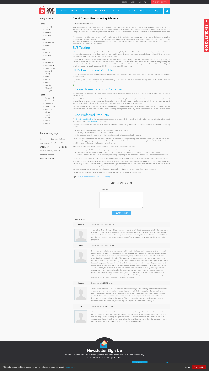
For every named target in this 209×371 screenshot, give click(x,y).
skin (55, 151)
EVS (74, 52)
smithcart (43, 155)
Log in (133, 2)
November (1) (49, 65)
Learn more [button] (70, 367)
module (54, 147)
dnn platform (60, 139)
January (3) (48, 91)
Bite (80, 306)
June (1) (47, 77)
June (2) (47, 45)
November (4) (49, 101)
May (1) (47, 52)
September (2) (50, 68)
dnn (52, 139)
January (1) (48, 35)
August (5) (48, 109)
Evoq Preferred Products (59, 143)
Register (124, 2)
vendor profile (47, 159)
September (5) (50, 106)
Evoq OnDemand (92, 121)
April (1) (47, 30)
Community (44, 139)
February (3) (49, 88)
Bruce (81, 245)
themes (51, 155)
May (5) (47, 118)
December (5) (49, 42)
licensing (107, 177)
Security (50, 151)
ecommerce (45, 143)
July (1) (47, 74)
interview (44, 147)
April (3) (47, 82)
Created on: (95, 224)
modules (62, 147)
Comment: (104, 189)
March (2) (48, 123)
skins (60, 151)
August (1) (48, 27)
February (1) (49, 32)
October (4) (49, 103)
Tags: (74, 177)
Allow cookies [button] (199, 367)
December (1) (49, 62)
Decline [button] (187, 367)
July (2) (47, 112)
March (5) (48, 85)
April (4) (47, 120)
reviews (43, 151)
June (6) (47, 115)
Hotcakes (81, 224)
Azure (79, 177)
